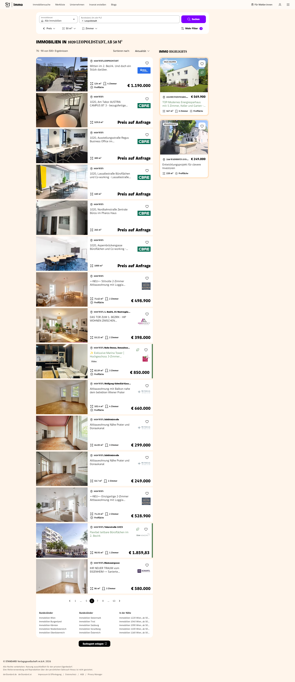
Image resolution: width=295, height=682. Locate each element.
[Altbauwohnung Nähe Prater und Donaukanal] (94, 433)
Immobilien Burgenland (50, 621)
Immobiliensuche (41, 4)
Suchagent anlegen (93, 643)
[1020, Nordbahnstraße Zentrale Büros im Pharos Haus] (94, 218)
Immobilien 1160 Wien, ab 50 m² (134, 632)
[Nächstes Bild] (82, 74)
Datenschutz (70, 674)
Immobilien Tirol (87, 621)
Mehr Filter (193, 28)
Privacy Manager (95, 674)
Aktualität (140, 51)
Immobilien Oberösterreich (52, 632)
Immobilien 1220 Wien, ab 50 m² (134, 618)
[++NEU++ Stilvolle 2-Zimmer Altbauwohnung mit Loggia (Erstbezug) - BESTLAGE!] (94, 289)
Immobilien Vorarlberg (90, 629)
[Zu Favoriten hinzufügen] (147, 62)
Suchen (196, 19)
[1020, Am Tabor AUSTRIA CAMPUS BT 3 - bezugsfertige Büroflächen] (94, 110)
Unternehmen (77, 4)
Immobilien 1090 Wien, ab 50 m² (134, 625)
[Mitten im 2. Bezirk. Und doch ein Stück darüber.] (94, 74)
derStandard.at (25, 674)
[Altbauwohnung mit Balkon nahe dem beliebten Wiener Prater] (94, 397)
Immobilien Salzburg (89, 625)
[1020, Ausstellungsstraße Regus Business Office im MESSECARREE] (94, 146)
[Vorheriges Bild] (41, 74)
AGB (82, 674)
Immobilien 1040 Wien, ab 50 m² (134, 621)
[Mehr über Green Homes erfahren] (137, 349)
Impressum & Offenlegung (49, 674)
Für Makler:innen (263, 4)
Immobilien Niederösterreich (52, 629)
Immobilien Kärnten (48, 625)
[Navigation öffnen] (288, 4)
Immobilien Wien (47, 618)
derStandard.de (10, 674)
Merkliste (60, 4)
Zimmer (90, 28)
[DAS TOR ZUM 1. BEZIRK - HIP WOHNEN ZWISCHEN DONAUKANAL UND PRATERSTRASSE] (94, 325)
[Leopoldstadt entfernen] (82, 20)
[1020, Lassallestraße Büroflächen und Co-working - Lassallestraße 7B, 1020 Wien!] (94, 182)
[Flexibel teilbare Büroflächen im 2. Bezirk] (94, 540)
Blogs (114, 4)
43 (114, 601)
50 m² (69, 28)
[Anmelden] (280, 4)
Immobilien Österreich (89, 632)
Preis (49, 28)
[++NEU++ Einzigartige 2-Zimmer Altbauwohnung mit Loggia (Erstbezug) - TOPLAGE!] (94, 504)
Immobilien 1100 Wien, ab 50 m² (134, 629)
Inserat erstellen (97, 4)
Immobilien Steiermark (90, 618)
